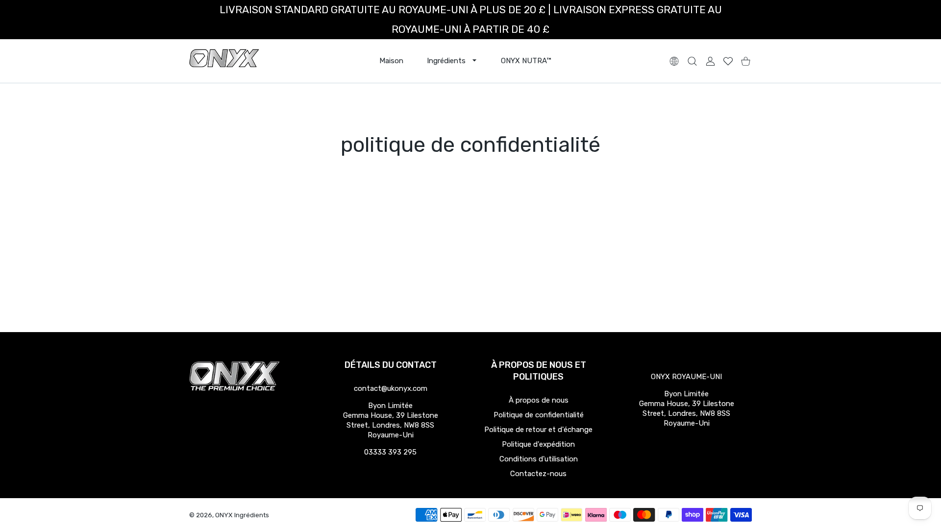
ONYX (223, 515)
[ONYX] (224, 61)
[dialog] (692, 61)
